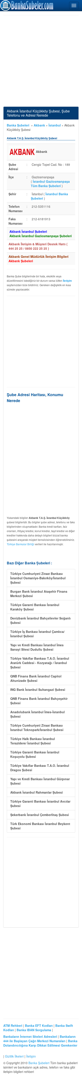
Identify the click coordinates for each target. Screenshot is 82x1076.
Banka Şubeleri (18, 125)
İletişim (31, 1056)
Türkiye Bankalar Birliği (20, 544)
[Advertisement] (41, 61)
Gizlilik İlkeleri (14, 1056)
